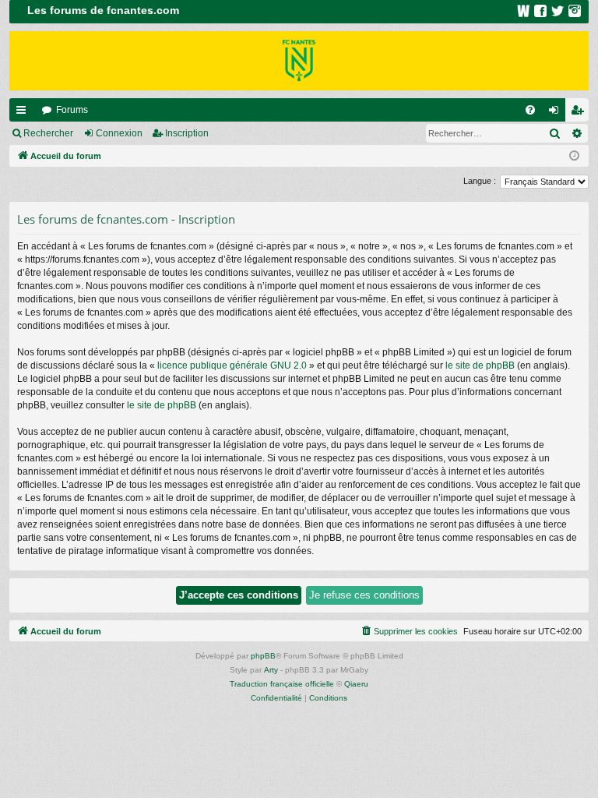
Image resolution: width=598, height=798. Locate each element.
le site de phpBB (480, 365)
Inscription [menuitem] (580, 113)
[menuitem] (530, 110)
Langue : (479, 180)
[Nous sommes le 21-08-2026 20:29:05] (574, 156)
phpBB (263, 655)
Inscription (187, 133)
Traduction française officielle (282, 684)
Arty (271, 670)
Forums (72, 109)
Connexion (119, 133)
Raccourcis (24, 113)
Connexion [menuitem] (556, 113)
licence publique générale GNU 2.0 (232, 365)
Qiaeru (356, 684)
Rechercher (48, 133)
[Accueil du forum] (299, 60)
